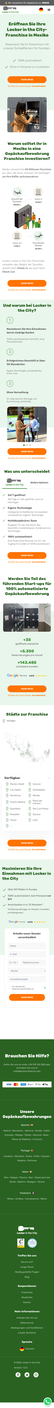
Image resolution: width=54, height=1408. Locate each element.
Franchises (27, 1292)
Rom (6, 1177)
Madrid (7, 1130)
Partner (27, 1302)
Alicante (37, 1135)
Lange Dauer (27, 1267)
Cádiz (47, 1130)
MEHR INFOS (27, 79)
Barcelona (17, 1130)
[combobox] (13, 962)
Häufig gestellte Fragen (27, 1272)
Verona (41, 1181)
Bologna (31, 1181)
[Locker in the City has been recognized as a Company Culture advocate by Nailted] (31, 1247)
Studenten (27, 1297)
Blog (27, 1277)
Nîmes (10, 1198)
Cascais (45, 1156)
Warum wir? (27, 1262)
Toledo (28, 1135)
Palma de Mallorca (21, 1139)
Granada (9, 1135)
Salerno (21, 1181)
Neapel (14, 1177)
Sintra (29, 1156)
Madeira (21, 1160)
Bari (31, 1177)
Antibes (19, 1198)
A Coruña (37, 1139)
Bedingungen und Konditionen (27, 1327)
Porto (36, 1156)
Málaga (19, 1135)
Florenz (23, 1177)
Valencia (29, 1130)
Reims (44, 1198)
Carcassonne (32, 1198)
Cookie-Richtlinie (27, 1332)
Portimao (32, 1160)
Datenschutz (27, 1322)
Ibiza (45, 1135)
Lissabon (8, 1156)
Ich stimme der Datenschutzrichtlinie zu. (23, 987)
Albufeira (19, 1156)
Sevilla (38, 1130)
